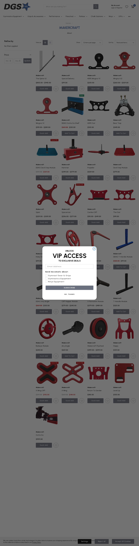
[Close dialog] (94, 248)
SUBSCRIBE (69, 288)
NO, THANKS (70, 294)
